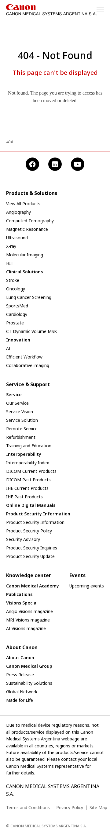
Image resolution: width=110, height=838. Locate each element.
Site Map (98, 807)
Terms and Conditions (28, 807)
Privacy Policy (69, 807)
